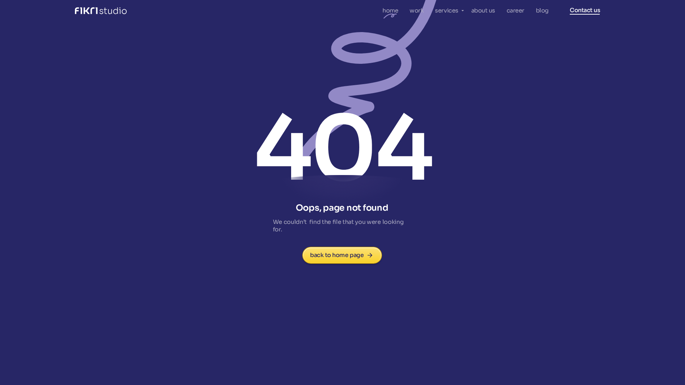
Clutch (176, 10)
